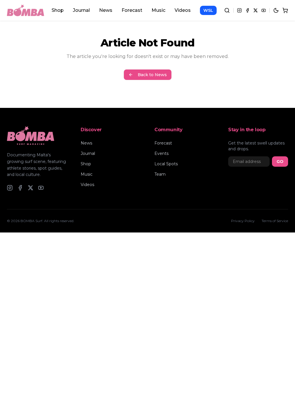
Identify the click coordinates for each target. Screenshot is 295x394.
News (105, 10)
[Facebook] (247, 10)
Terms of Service (275, 221)
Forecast (132, 10)
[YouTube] (263, 10)
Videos (183, 10)
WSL (208, 10)
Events (161, 153)
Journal (81, 10)
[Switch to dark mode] (276, 10)
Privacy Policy (243, 221)
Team (160, 174)
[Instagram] (239, 10)
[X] (255, 10)
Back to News (152, 74)
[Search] (227, 10)
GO (280, 161)
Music (158, 10)
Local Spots (166, 163)
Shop (58, 10)
